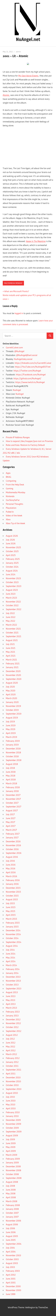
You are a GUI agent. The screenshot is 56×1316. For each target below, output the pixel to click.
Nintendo (10, 496)
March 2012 (11, 1054)
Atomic (6, 95)
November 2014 (13, 934)
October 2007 (12, 1212)
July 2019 (10, 721)
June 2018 (10, 771)
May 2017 (10, 822)
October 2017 (12, 802)
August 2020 (12, 682)
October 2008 (12, 1174)
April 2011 (10, 1073)
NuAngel (17, 390)
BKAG (8, 476)
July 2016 (10, 860)
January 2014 (12, 973)
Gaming (9, 488)
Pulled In (10, 511)
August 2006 (12, 1224)
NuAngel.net (28, 39)
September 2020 (13, 679)
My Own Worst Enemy (28, 75)
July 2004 (10, 1247)
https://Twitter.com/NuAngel (27, 370)
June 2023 (10, 593)
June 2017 (10, 818)
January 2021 (12, 667)
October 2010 (12, 1085)
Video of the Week (14, 515)
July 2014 (10, 949)
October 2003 (12, 1259)
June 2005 (10, 1239)
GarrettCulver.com (14, 347)
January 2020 (12, 702)
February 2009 (13, 1158)
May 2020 (10, 690)
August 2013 (12, 992)
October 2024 (12, 566)
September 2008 (13, 1178)
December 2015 (13, 887)
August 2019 (12, 717)
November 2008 (13, 1170)
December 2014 (13, 930)
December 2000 (13, 1286)
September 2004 (13, 1243)
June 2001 (10, 1278)
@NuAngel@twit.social (26, 355)
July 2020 (10, 686)
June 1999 (10, 1294)
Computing (11, 480)
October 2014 (12, 938)
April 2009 (11, 1151)
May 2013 (10, 1000)
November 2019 (13, 706)
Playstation (11, 507)
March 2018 (11, 783)
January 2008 (12, 1209)
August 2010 (12, 1093)
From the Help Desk (15, 484)
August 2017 (12, 810)
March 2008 (11, 1201)
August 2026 (12, 535)
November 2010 (13, 1081)
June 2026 (10, 543)
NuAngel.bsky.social (23, 359)
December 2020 (13, 671)
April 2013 (10, 1004)
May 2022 (10, 620)
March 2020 (11, 698)
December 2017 (13, 795)
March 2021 (11, 659)
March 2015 (11, 918)
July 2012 (10, 1038)
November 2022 (13, 601)
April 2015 (10, 914)
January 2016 (12, 884)
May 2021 (10, 651)
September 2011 (13, 1069)
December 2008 (13, 1166)
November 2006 (13, 1220)
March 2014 (11, 965)
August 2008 (12, 1181)
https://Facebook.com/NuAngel (31, 374)
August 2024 (12, 570)
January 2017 (12, 837)
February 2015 (13, 922)
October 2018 (12, 756)
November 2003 (13, 1255)
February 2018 (13, 787)
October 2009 (12, 1127)
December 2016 (13, 841)
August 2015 (12, 899)
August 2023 (12, 589)
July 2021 (10, 644)
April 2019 (10, 733)
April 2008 (11, 1197)
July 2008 (10, 1185)
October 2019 (12, 710)
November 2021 (13, 628)
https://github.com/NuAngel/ (27, 378)
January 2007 (12, 1216)
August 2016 (12, 856)
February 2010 (13, 1112)
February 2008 (13, 1205)
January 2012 (12, 1062)
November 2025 (13, 547)
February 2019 (13, 740)
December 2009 (13, 1120)
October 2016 (12, 849)
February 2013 (13, 1011)
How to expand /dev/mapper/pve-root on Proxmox (29, 441)
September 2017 (13, 806)
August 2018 (12, 764)
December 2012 (13, 1019)
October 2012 (12, 1027)
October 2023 (12, 582)
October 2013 (12, 984)
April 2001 (11, 1282)
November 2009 (13, 1123)
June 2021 (10, 648)
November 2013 (13, 980)
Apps (8, 473)
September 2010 (13, 1089)
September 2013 (13, 988)
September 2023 (13, 586)
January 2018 (12, 791)
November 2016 (13, 845)
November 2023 (13, 578)
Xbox (8, 519)
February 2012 (13, 1058)
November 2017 (13, 798)
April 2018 (11, 779)
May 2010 (10, 1104)
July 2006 (10, 1228)
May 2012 (10, 1046)
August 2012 (12, 1035)
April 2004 (11, 1251)
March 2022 (11, 624)
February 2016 (13, 880)
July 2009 (10, 1139)
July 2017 (10, 814)
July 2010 (10, 1096)
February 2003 (13, 1270)
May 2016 (10, 868)
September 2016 (13, 853)
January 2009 (12, 1162)
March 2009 (11, 1154)
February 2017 (13, 833)
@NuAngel (19, 351)
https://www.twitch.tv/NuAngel (30, 382)
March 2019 (11, 737)
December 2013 (13, 976)
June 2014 (10, 953)
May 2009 (10, 1147)
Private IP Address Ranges (18, 437)
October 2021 (12, 632)
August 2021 (12, 640)
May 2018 (10, 775)
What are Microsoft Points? (16, 291)
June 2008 (11, 1189)
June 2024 (10, 574)
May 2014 (10, 957)
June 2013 (10, 996)
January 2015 (12, 926)
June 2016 (10, 864)
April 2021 (10, 655)
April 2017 (10, 826)
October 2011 (12, 1065)
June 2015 (10, 907)
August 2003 (12, 1263)
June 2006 (11, 1232)
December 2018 (13, 748)
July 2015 (10, 903)
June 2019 (10, 725)
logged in (19, 313)
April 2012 (10, 1050)
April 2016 (11, 872)
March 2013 (11, 1007)
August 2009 (12, 1135)
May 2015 (10, 911)
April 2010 (11, 1108)
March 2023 (11, 597)
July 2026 (10, 539)
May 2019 (10, 729)
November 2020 (13, 675)
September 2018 (13, 760)
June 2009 (10, 1143)
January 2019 (12, 744)
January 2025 (12, 562)
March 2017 (11, 829)
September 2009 (13, 1131)
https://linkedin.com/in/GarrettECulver (33, 363)
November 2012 (13, 1023)
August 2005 (12, 1236)
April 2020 (11, 694)
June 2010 (10, 1100)
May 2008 (10, 1193)
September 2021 (13, 636)
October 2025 (12, 551)
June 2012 (10, 1042)
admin (18, 51)
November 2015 (13, 891)
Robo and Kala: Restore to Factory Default (25, 445)
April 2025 (10, 555)
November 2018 (13, 752)
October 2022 (12, 605)
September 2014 (13, 942)
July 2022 (10, 613)
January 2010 (12, 1116)
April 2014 (10, 961)
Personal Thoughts (14, 504)
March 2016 (11, 876)
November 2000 (13, 1290)
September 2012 (13, 1031)
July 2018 (10, 768)
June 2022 (10, 617)
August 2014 (12, 945)
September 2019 (13, 713)
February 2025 (13, 559)
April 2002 (11, 1274)
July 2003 (10, 1267)
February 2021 (13, 663)
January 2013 (12, 1015)
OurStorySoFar (13, 500)
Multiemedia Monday (13, 283)
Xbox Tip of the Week (15, 523)
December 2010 (13, 1077)
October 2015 (12, 895)
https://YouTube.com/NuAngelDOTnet (33, 366)
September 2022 (13, 609)
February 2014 (13, 969)
